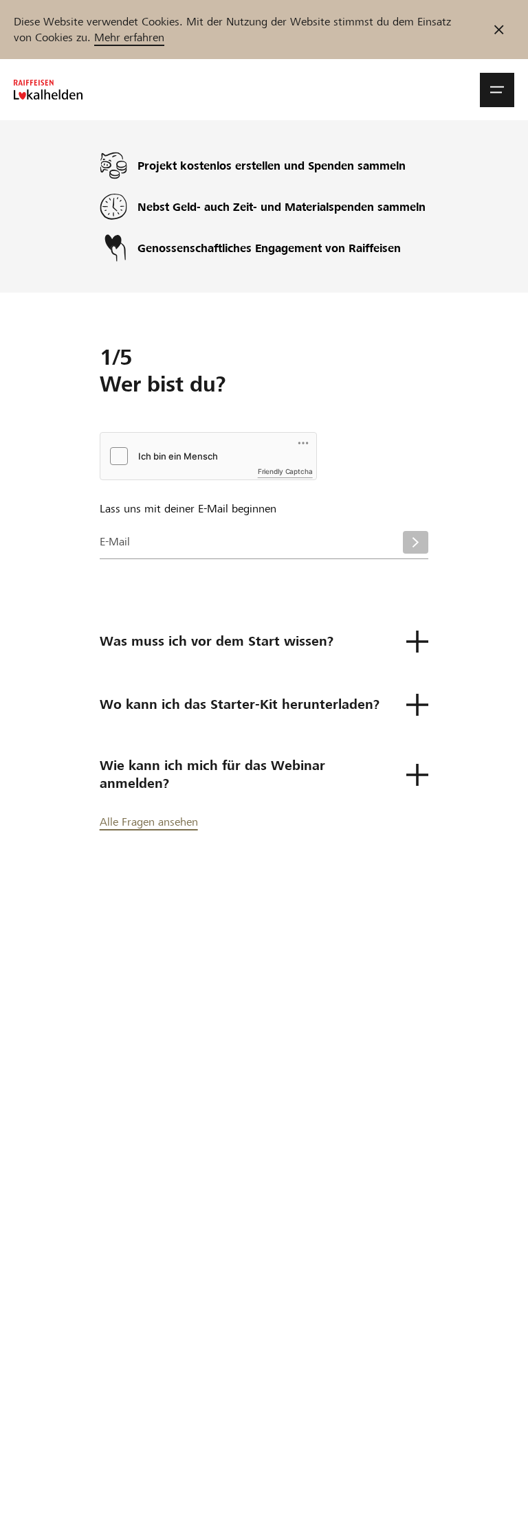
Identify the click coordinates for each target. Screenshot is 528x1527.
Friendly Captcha (285, 471)
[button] (497, 90)
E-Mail (115, 541)
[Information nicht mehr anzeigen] (498, 29)
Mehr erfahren (129, 37)
